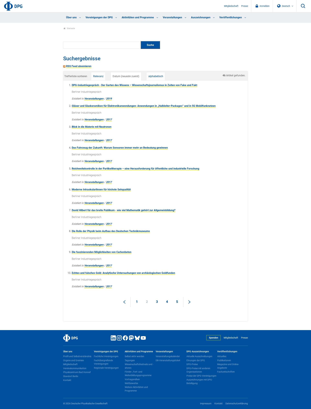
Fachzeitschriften (226, 371)
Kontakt (67, 380)
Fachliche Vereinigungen (106, 356)
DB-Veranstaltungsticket (168, 360)
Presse (244, 6)
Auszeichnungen (200, 17)
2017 (109, 119)
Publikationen (224, 360)
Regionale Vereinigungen (106, 368)
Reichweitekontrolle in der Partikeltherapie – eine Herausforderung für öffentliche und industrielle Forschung (135, 168)
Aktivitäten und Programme (138, 17)
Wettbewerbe (131, 383)
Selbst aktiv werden (134, 356)
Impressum (205, 403)
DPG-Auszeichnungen (197, 351)
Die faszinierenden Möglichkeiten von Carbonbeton (101, 252)
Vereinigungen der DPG (99, 17)
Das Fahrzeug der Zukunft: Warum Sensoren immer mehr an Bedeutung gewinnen (120, 147)
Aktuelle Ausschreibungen (199, 356)
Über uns (71, 17)
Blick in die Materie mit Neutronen (91, 126)
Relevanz (98, 76)
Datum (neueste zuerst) (126, 76)
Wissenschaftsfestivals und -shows (139, 366)
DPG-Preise (192, 364)
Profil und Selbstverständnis (77, 356)
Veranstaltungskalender (168, 356)
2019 (109, 98)
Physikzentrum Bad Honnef (77, 372)
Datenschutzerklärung (236, 403)
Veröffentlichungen (230, 17)
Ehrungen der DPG (195, 360)
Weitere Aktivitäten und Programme (136, 389)
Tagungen (130, 360)
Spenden (213, 337)
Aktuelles (221, 356)
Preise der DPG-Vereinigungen (201, 375)
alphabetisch (155, 76)
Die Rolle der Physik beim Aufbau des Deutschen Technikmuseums (111, 231)
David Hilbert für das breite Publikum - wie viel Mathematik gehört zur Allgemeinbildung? (123, 210)
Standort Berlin (70, 376)
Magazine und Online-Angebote (228, 366)
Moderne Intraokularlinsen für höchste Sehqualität (101, 189)
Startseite (70, 28)
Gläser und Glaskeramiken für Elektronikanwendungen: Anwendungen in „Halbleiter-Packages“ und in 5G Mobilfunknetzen (144, 105)
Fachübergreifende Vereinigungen (103, 362)
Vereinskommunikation (74, 368)
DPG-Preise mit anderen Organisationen (198, 370)
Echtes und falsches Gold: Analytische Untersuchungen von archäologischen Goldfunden (123, 273)
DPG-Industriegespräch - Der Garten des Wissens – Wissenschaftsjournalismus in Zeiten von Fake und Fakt (134, 85)
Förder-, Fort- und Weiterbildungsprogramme (138, 373)
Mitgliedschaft (231, 6)
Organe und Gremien (73, 360)
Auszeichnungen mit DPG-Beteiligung (199, 381)
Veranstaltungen (172, 17)
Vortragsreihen (132, 379)
